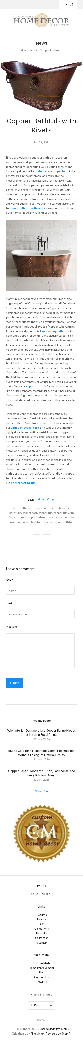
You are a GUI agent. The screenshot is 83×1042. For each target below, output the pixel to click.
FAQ (41, 924)
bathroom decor (30, 508)
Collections (41, 928)
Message (12, 626)
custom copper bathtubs (32, 517)
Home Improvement (41, 967)
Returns (41, 914)
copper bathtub (36, 386)
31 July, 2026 (41, 739)
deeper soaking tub (22, 482)
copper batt (29, 512)
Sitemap (41, 942)
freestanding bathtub (53, 331)
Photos (43, 937)
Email (9, 603)
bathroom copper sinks (25, 427)
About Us (41, 933)
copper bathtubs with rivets (27, 208)
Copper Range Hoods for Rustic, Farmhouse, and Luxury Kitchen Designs (41, 773)
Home (24, 50)
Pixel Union (37, 1033)
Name (9, 579)
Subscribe (41, 791)
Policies (41, 919)
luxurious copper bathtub (26, 522)
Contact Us (41, 977)
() (68, 4)
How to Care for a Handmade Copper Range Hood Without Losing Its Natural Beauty (41, 753)
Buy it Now (41, 832)
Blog (41, 972)
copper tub (45, 512)
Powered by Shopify (58, 1033)
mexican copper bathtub (58, 522)
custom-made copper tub (50, 171)
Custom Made (41, 963)
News (34, 50)
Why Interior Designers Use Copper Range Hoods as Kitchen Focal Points (41, 732)
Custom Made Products (53, 1028)
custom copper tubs (61, 517)
